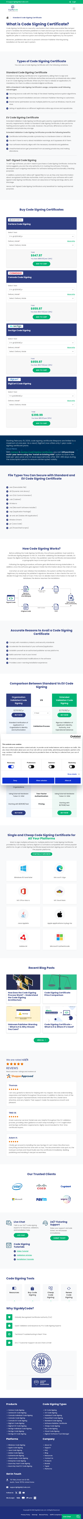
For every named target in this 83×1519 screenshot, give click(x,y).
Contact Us (49, 1458)
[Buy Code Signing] (32, 1301)
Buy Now (18, 715)
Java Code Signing (15, 1450)
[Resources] (14, 1301)
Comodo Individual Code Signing (20, 1415)
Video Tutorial (22, 1251)
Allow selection (41, 780)
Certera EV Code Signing (17, 1413)
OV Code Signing (51, 1413)
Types (47, 1466)
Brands (47, 1463)
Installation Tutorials (25, 1259)
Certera (14, 452)
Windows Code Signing (16, 1445)
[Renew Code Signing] (68, 1301)
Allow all (68, 780)
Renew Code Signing (68, 1295)
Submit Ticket (59, 1238)
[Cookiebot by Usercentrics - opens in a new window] (72, 736)
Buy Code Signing (32, 1293)
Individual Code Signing (53, 1415)
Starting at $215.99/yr (41, 854)
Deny (15, 780)
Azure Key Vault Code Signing (19, 1463)
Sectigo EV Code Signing (17, 1434)
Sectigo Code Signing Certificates (37, 452)
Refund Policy (43, 1515)
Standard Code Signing (53, 1421)
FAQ (46, 1450)
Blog (46, 1453)
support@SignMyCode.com (18, 2)
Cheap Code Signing (50, 1295)
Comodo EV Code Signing (17, 1421)
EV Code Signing (51, 1410)
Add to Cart (41, 264)
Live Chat (21, 1235)
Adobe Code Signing (15, 1453)
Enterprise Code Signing (17, 1461)
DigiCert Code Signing (19, 383)
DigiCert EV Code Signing (17, 1426)
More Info (71, 241)
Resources (14, 1292)
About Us (48, 1445)
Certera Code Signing (19, 224)
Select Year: (12, 232)
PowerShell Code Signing (54, 1418)
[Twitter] (16, 1492)
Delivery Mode (41, 241)
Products (48, 1461)
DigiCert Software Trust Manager (57, 1434)
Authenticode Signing (16, 1456)
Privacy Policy (25, 1515)
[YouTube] (24, 1492)
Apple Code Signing (15, 1448)
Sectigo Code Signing (19, 330)
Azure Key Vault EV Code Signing (20, 1466)
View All (40, 1040)
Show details (72, 774)
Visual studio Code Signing (18, 1458)
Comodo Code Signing (19, 277)
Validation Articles (24, 1255)
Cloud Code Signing (52, 1431)
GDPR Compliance (56, 1515)
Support (48, 1448)
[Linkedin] (20, 1492)
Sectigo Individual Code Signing (19, 1429)
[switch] (31, 766)
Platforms (48, 1469)
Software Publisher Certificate (56, 1423)
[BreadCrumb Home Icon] (7, 18)
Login (73, 2)
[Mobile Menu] (74, 9)
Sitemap (34, 1515)
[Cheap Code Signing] (50, 1301)
